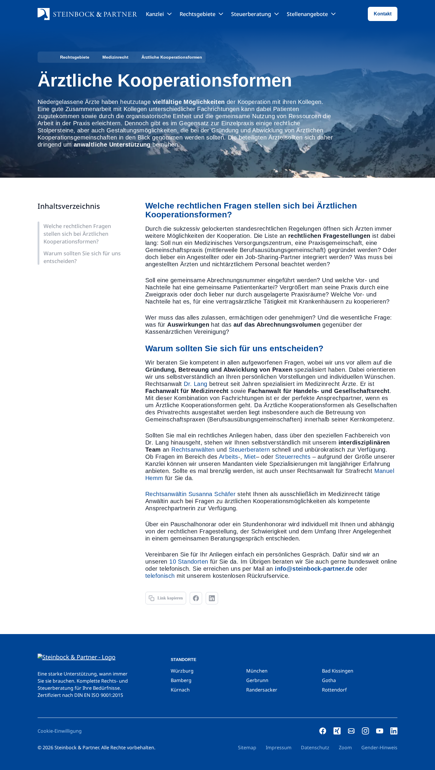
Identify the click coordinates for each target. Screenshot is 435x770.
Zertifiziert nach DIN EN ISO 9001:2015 (80, 695)
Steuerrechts (292, 456)
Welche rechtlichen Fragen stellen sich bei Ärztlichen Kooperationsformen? (77, 233)
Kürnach (180, 689)
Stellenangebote (307, 13)
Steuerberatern (249, 449)
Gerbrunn (257, 680)
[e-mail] (351, 730)
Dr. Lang (195, 384)
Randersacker (261, 689)
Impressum (278, 747)
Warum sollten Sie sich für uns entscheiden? (82, 257)
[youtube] (379, 730)
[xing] (337, 730)
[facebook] (322, 730)
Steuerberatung (251, 13)
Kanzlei (155, 13)
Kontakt (383, 13)
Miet (250, 456)
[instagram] (365, 730)
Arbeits (228, 456)
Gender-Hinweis (379, 747)
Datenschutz (315, 747)
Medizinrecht (115, 57)
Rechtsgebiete (197, 13)
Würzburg (182, 671)
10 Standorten (188, 561)
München (257, 671)
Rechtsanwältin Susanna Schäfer (190, 494)
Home (44, 57)
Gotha (329, 680)
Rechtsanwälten (193, 449)
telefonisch (160, 575)
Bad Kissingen (337, 671)
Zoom (345, 747)
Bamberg (181, 680)
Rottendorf (334, 689)
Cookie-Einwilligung (60, 731)
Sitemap (247, 747)
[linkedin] (393, 730)
